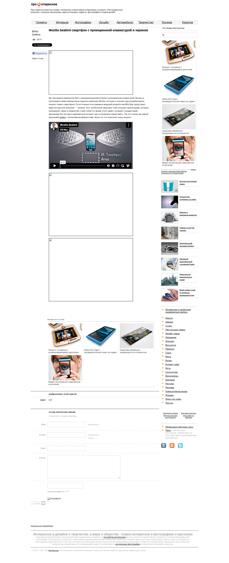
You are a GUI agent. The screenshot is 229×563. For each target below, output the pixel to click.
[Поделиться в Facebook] (40, 53)
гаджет (63, 117)
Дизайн (104, 22)
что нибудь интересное (114, 537)
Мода (168, 356)
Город (168, 353)
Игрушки (169, 341)
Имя (43, 424)
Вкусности (170, 345)
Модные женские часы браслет (170, 416)
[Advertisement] (86, 38)
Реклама (169, 387)
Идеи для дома (173, 399)
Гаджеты (41, 22)
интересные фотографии (128, 544)
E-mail (42, 435)
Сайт (43, 448)
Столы (168, 326)
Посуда (169, 403)
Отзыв (42, 458)
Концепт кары (172, 364)
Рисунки (169, 383)
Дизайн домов (172, 333)
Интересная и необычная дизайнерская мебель (178, 310)
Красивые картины (188, 413)
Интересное (53, 550)
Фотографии (83, 22)
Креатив (187, 22)
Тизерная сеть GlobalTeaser (172, 173)
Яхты (168, 368)
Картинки (170, 380)
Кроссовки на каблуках (188, 416)
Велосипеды (171, 376)
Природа (169, 349)
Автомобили (125, 22)
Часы (168, 430)
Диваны (169, 322)
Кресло (169, 318)
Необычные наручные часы (179, 427)
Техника (167, 22)
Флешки (169, 395)
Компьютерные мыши (176, 391)
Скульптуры (171, 372)
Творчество (145, 22)
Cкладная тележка (170, 413)
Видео (35, 31)
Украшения (170, 337)
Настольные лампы (175, 329)
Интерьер (62, 22)
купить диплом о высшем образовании (178, 170)
